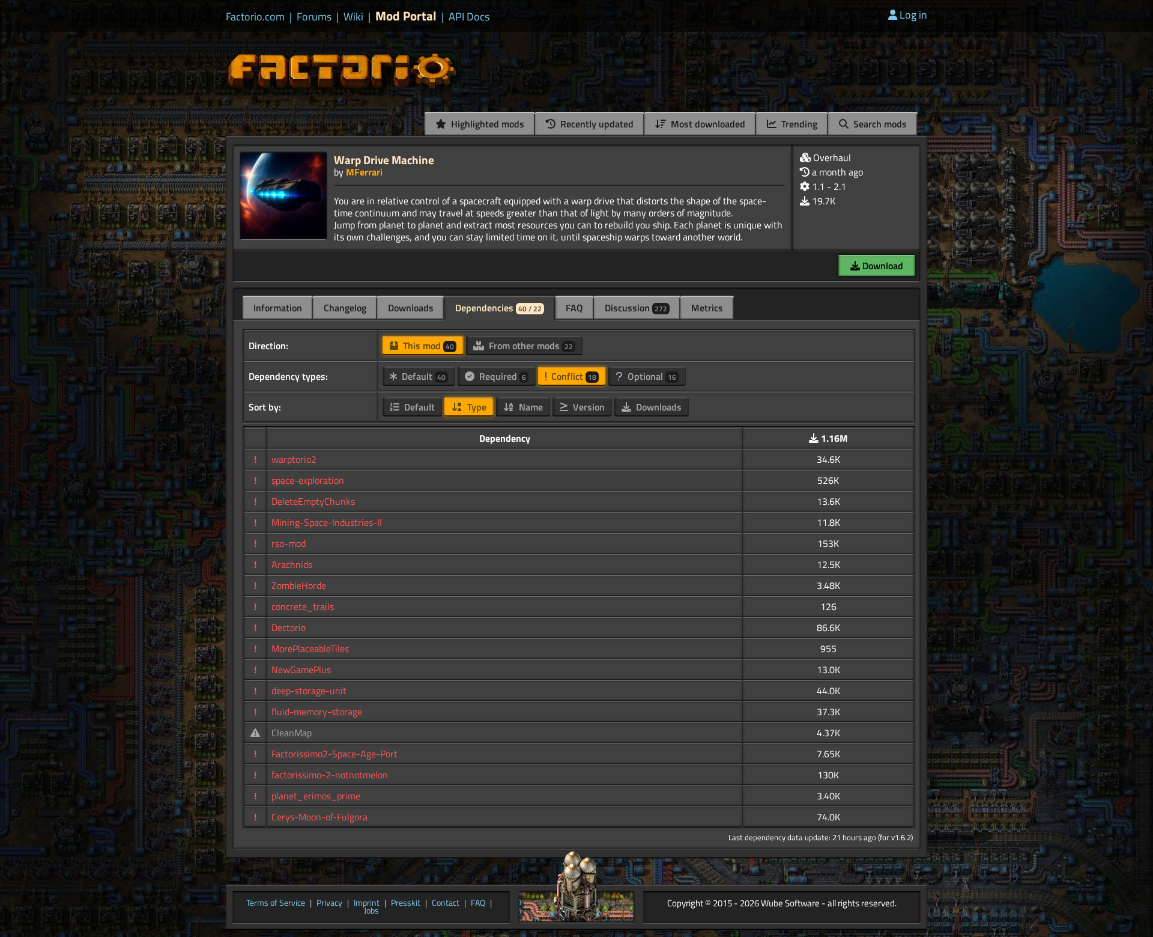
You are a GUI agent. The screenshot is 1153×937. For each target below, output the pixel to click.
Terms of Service (275, 903)
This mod (427, 345)
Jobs (371, 911)
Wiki (353, 16)
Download (881, 265)
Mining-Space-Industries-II (326, 522)
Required (501, 376)
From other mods (529, 345)
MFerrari (364, 172)
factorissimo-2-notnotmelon (329, 775)
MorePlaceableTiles (310, 648)
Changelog (345, 308)
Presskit (405, 903)
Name (529, 407)
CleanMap (291, 732)
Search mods (879, 124)
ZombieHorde (298, 585)
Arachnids (291, 564)
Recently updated (596, 124)
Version (587, 407)
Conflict (572, 376)
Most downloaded (706, 124)
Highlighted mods (486, 124)
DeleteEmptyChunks (313, 501)
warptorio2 (293, 459)
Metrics (707, 308)
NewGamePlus (301, 669)
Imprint (367, 903)
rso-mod (288, 543)
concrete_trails (302, 606)
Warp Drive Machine (384, 159)
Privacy (329, 903)
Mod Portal (406, 16)
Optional (650, 376)
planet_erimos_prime (315, 796)
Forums (314, 16)
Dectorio (288, 627)
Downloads (411, 308)
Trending (798, 124)
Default (422, 376)
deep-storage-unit (309, 690)
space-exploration (307, 480)
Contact (445, 903)
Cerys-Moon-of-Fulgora (319, 817)
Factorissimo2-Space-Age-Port (334, 753)
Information (277, 308)
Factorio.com (255, 16)
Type (475, 407)
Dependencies (498, 308)
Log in (913, 15)
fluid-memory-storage (316, 711)
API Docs (469, 16)
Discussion (636, 308)
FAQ (574, 308)
